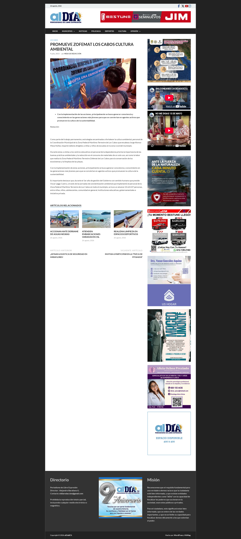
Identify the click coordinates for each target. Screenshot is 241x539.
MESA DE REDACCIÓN (72, 54)
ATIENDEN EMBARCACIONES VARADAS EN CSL (91, 234)
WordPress (178, 535)
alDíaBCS (68, 535)
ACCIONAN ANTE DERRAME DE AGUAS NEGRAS (64, 232)
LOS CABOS (54, 40)
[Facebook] (178, 6)
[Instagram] (189, 6)
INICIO (55, 31)
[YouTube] (185, 6)
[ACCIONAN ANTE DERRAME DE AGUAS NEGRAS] (64, 220)
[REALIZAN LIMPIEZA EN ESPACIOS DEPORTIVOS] (128, 220)
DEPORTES (109, 31)
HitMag (187, 535)
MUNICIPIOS (67, 31)
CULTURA (122, 31)
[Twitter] (182, 6)
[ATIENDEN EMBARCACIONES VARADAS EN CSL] (96, 220)
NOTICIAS (83, 31)
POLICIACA (96, 31)
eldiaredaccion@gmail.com (71, 493)
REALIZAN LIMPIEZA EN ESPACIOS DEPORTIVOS (126, 232)
